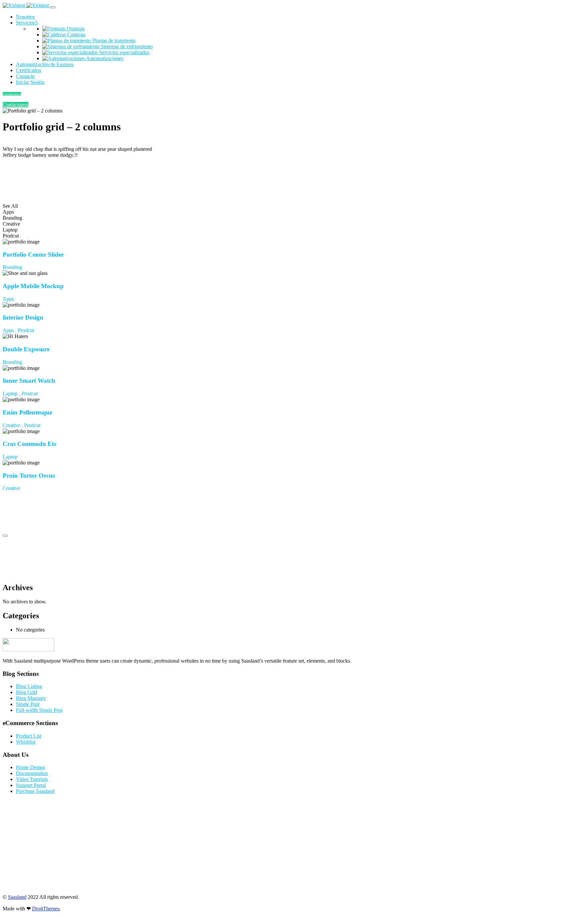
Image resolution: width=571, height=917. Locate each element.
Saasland (17, 897)
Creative (11, 488)
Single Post (27, 704)
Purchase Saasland (35, 791)
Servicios (25, 22)
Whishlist (25, 742)
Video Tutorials (32, 779)
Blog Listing (29, 686)
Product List (28, 736)
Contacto (25, 76)
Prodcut (26, 330)
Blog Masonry (31, 698)
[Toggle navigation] (53, 7)
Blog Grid (26, 692)
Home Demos (30, 767)
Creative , (13, 425)
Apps (8, 299)
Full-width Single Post (39, 710)
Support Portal (31, 785)
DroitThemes (45, 908)
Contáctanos (12, 94)
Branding (12, 267)
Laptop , (12, 393)
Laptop (10, 456)
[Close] (5, 536)
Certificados (28, 70)
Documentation (32, 773)
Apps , (10, 330)
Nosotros (25, 17)
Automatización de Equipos (45, 64)
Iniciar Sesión (30, 82)
